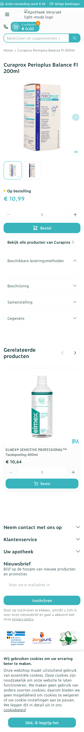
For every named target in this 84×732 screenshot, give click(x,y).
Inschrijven (42, 600)
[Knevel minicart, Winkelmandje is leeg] (16, 27)
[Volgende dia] (75, 352)
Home (8, 50)
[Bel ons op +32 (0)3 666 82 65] (6, 27)
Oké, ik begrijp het (42, 722)
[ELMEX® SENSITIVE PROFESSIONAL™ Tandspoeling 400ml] (42, 406)
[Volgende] (75, 117)
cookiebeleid (15, 709)
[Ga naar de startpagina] (46, 14)
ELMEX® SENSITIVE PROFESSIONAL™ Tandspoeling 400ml (36, 452)
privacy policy (22, 619)
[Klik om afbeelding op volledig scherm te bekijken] (42, 117)
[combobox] (36, 38)
